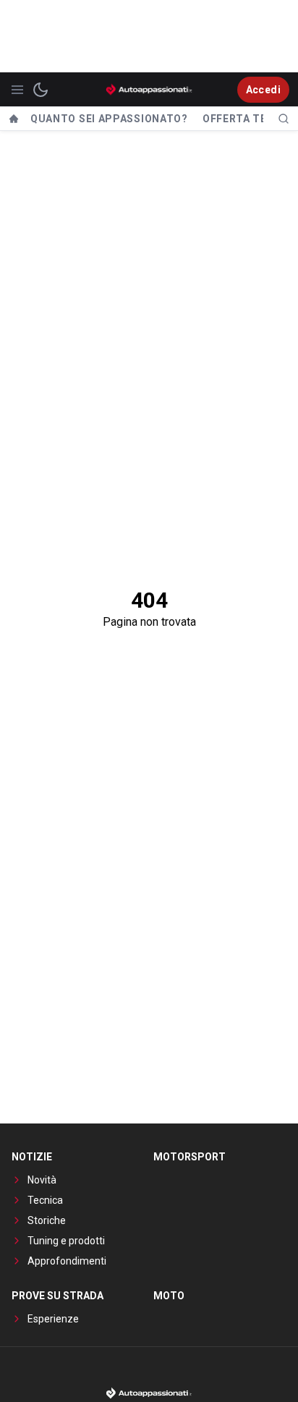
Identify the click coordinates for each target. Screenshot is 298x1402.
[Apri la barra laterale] (17, 89)
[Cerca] (283, 118)
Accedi (263, 89)
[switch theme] (40, 89)
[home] (14, 119)
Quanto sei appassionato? (109, 118)
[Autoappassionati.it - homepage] (149, 89)
